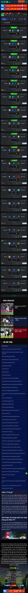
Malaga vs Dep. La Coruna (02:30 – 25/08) (21, 330)
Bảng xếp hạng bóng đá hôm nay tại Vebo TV (10, 410)
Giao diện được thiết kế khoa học (8, 362)
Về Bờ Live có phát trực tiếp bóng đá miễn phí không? (12, 459)
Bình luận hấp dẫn (5, 372)
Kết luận (3, 477)
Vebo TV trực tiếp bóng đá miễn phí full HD (10, 390)
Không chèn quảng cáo (6, 375)
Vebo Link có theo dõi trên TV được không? (10, 471)
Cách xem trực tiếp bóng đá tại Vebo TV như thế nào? (12, 450)
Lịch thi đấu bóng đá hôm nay (8, 401)
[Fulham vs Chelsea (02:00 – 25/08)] (7, 321)
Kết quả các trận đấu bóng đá (8, 407)
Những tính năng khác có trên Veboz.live (10, 387)
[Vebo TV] (6, 1)
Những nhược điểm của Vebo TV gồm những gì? (11, 447)
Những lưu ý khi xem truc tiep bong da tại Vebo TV (11, 485)
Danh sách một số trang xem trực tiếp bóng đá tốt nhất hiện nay (13, 481)
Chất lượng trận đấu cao (7, 365)
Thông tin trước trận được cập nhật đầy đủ (10, 378)
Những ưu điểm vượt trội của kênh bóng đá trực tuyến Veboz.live (12, 353)
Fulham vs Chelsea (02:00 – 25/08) (20, 319)
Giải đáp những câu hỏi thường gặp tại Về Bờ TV (11, 456)
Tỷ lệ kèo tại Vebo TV (6, 413)
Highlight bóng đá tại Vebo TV (8, 404)
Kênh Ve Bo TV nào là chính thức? (8, 474)
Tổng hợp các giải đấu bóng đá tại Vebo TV (10, 422)
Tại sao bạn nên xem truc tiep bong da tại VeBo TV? (12, 381)
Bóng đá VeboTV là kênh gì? (7, 465)
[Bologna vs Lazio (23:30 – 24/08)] (7, 309)
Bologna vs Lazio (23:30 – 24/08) (21, 307)
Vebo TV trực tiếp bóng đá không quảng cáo (10, 444)
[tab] (2, 14)
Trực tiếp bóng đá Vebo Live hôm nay (9, 419)
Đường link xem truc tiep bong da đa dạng (10, 359)
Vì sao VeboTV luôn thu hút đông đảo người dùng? (12, 462)
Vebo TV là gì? (4, 346)
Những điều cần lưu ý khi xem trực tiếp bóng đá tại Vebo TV (13, 453)
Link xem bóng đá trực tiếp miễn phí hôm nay (11, 416)
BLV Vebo (22, 19)
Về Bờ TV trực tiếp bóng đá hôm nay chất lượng (11, 441)
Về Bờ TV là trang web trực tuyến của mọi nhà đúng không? (13, 468)
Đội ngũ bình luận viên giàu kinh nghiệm (9, 438)
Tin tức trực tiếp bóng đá (7, 398)
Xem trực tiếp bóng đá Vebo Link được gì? (10, 425)
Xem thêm (14, 295)
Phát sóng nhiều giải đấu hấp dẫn (8, 356)
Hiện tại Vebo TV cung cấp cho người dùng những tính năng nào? (13, 394)
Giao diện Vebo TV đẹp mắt (7, 431)
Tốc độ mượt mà (5, 368)
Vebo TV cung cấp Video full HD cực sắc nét (10, 434)
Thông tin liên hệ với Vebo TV (7, 488)
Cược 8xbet (21, 2)
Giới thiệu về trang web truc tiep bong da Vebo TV (11, 349)
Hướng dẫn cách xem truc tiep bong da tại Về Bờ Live (12, 384)
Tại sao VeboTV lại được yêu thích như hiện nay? (11, 429)
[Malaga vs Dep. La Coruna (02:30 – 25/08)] (7, 333)
